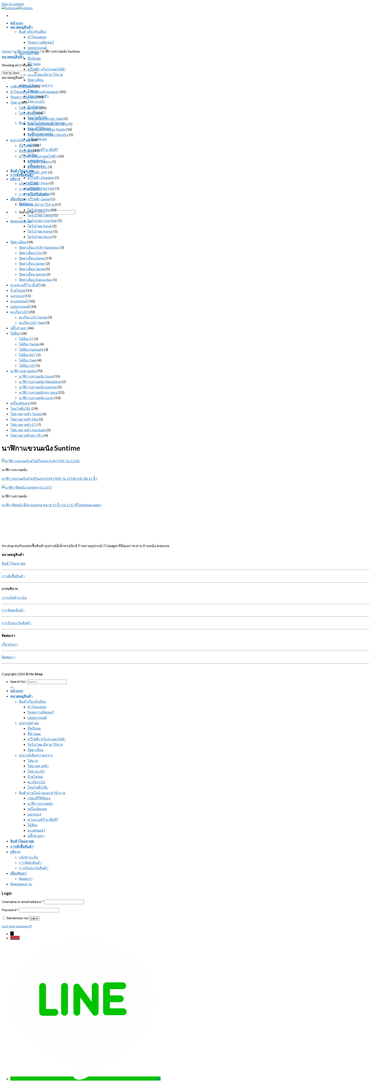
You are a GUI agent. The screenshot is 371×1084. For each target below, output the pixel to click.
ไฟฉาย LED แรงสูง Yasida (46, 129)
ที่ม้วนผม (34, 64)
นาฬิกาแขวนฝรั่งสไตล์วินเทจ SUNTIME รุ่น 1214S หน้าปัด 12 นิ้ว (49, 478)
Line (158, 1078)
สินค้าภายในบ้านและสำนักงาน (42, 793)
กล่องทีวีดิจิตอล (21, 86)
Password (10, 910)
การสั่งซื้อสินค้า (21, 175)
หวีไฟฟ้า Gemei (38, 199)
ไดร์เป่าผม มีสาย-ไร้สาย (45, 74)
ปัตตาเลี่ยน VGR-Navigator (39, 247)
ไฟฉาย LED (36, 101)
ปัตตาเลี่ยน (35, 80)
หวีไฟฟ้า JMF (37, 172)
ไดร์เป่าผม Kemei (40, 231)
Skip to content (13, 4)
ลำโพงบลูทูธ (36, 37)
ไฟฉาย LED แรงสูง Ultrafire (47, 135)
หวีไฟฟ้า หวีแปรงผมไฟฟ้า (46, 69)
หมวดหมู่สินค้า (21, 27)
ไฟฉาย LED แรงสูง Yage (45, 118)
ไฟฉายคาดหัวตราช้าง (26, 435)
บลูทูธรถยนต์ (37, 48)
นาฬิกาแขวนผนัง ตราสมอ (38, 392)
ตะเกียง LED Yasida (33, 317)
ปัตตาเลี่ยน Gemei (32, 269)
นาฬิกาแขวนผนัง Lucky (36, 398)
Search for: (27, 212)
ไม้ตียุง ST (26, 339)
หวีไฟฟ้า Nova (38, 183)
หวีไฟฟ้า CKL (37, 167)
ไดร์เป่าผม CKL (38, 210)
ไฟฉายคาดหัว (29, 108)
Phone (15, 938)
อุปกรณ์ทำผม (20, 140)
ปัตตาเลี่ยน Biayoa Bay (35, 279)
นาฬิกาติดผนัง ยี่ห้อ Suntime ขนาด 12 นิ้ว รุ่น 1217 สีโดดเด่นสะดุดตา (52, 505)
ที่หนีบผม (34, 58)
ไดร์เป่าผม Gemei (40, 215)
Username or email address (23, 902)
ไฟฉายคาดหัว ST (23, 424)
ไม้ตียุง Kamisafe (31, 349)
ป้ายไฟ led (18, 290)
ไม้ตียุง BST (27, 355)
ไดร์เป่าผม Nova (39, 237)
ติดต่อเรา (8, 657)
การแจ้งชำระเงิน (14, 597)
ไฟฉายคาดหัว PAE (24, 419)
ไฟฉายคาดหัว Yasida (26, 414)
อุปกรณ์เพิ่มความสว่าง (36, 755)
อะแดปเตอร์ (19, 301)
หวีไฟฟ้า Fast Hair (41, 188)
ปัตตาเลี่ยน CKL (30, 253)
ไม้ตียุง (15, 333)
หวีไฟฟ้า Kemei (38, 194)
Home (6, 51)
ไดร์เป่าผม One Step (42, 220)
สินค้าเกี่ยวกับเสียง (32, 31)
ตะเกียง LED (36, 112)
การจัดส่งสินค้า (13, 610)
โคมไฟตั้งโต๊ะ (20, 408)
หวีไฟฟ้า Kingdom (40, 177)
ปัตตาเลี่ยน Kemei (32, 258)
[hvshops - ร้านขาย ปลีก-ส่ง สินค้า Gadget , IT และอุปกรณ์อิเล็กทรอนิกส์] (17, 8)
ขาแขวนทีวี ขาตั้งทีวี (42, 150)
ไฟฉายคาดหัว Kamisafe (28, 430)
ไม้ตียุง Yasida (29, 344)
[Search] (20, 218)
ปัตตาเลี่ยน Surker (32, 263)
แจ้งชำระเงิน (28, 857)
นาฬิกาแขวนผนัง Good (36, 376)
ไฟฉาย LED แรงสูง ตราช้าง (47, 124)
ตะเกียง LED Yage (32, 322)
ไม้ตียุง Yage (28, 360)
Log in (34, 918)
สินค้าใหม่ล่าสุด (22, 171)
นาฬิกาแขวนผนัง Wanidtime (40, 382)
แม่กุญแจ (17, 296)
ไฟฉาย (15, 102)
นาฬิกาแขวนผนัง (26, 51)
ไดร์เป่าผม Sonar (39, 226)
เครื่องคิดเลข (37, 139)
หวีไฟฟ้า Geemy (39, 161)
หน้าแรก (16, 23)
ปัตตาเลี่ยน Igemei (32, 274)
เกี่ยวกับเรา (18, 199)
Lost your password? (17, 926)
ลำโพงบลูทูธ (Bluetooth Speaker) (34, 92)
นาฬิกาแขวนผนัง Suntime (38, 387)
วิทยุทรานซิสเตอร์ (40, 42)
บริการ (15, 179)
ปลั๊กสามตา (18, 328)
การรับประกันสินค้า (16, 623)
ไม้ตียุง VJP (27, 365)
